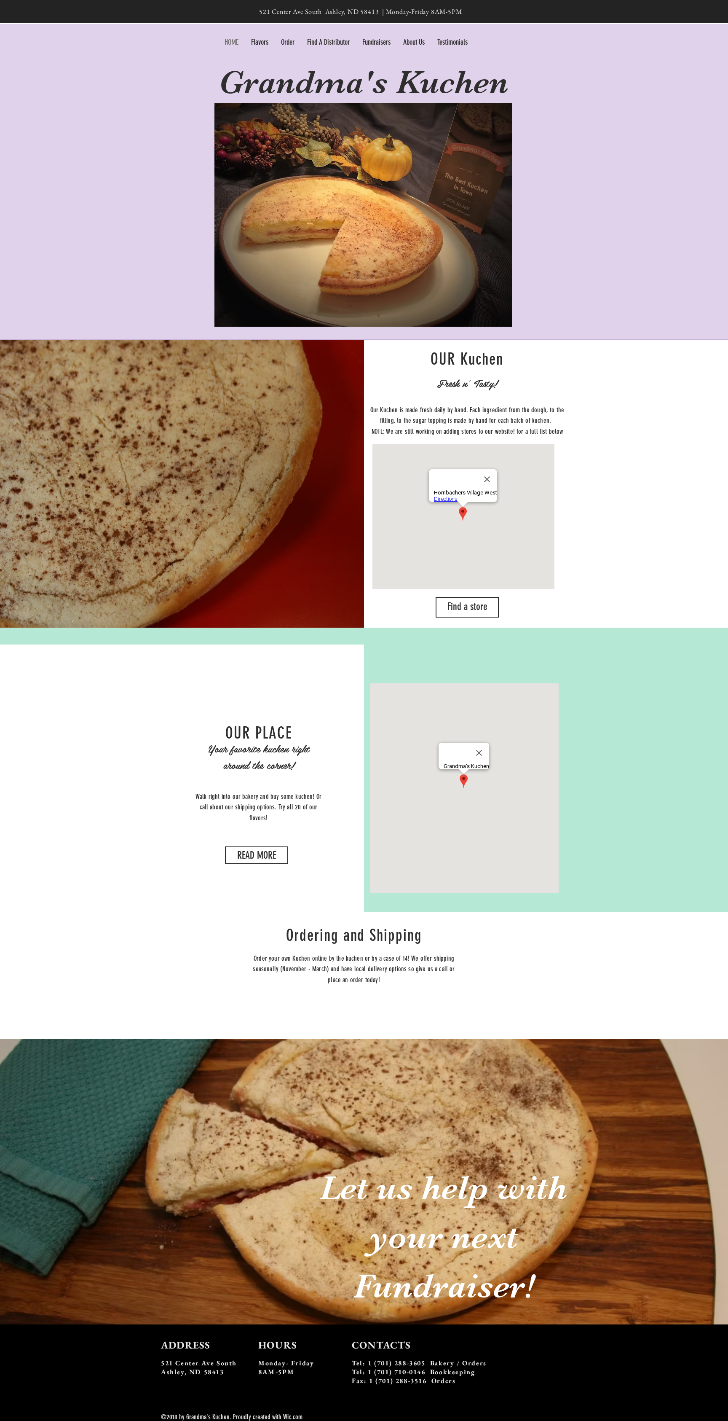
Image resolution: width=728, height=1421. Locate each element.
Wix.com (292, 1417)
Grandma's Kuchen (364, 82)
